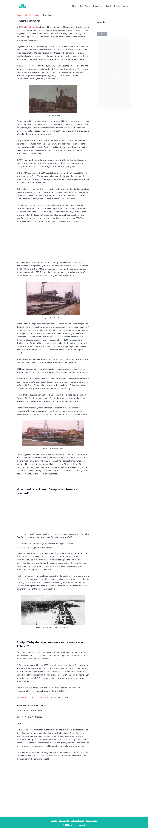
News (74, 6)
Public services (77, 820)
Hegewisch (35, 27)
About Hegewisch (32, 15)
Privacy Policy (91, 820)
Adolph (26, 27)
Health (116, 6)
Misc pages (64, 820)
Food (108, 6)
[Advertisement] (53, 242)
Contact (54, 820)
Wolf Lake (47, 124)
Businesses (98, 6)
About (125, 6)
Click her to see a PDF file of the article (33, 697)
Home (19, 15)
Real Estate (85, 6)
